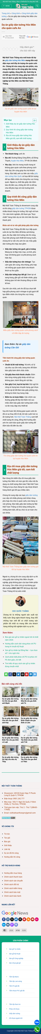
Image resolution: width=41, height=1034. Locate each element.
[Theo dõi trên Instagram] (8, 919)
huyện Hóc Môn (17, 161)
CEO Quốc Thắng (20, 611)
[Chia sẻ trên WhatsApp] (6, 674)
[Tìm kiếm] (37, 6)
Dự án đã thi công (11, 853)
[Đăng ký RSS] (28, 919)
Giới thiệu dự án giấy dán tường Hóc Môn (20, 125)
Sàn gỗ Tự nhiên (14, 949)
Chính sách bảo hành (12, 896)
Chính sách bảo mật (12, 892)
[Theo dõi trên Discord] (16, 925)
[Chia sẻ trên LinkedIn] (31, 674)
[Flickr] (37, 919)
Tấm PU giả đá (14, 986)
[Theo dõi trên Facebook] (4, 919)
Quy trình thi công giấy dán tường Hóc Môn (19, 131)
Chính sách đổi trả (11, 884)
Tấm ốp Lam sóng (15, 981)
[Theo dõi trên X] (12, 919)
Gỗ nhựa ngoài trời (15, 1018)
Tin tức (7, 834)
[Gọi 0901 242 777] (37, 1029)
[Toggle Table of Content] (33, 120)
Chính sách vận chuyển (13, 881)
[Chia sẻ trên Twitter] (18, 674)
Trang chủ (6, 13)
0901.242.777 (18, 799)
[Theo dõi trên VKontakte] (8, 925)
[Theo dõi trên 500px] (4, 925)
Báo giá (7, 841)
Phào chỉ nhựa (14, 1009)
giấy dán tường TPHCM (21, 208)
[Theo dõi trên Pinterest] (24, 919)
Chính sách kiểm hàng (13, 888)
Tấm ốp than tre (14, 1004)
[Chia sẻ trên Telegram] (35, 674)
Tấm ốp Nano (14, 977)
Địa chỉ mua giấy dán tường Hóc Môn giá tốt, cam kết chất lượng (19, 136)
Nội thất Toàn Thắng (22, 417)
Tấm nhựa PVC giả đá (16, 991)
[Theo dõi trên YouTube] (32, 919)
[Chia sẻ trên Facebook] (10, 674)
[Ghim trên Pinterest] (27, 674)
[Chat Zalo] (37, 1022)
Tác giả (7, 838)
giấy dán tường (31, 495)
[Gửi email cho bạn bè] (22, 674)
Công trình (16, 13)
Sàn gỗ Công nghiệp (16, 958)
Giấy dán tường (14, 1014)
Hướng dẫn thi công (12, 857)
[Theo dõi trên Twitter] (16, 919)
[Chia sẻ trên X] (14, 674)
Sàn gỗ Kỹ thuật (14, 954)
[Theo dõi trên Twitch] (12, 925)
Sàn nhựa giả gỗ (15, 963)
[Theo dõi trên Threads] (20, 919)
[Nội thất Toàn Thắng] (24, 6)
